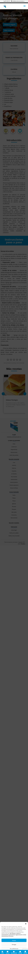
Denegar (14, 944)
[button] (26, 924)
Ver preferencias (14, 948)
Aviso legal (23, 952)
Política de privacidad (15, 952)
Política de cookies (6, 952)
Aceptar (14, 940)
